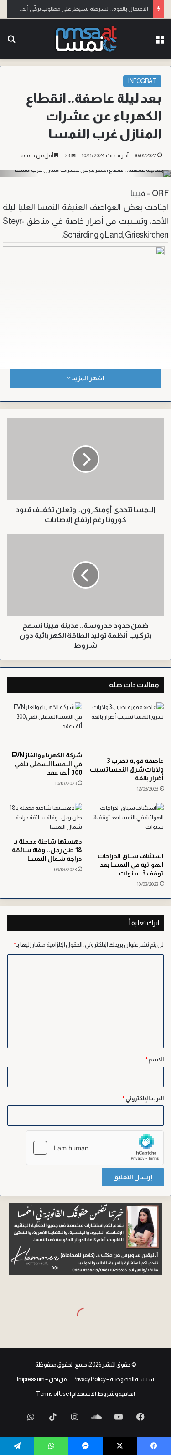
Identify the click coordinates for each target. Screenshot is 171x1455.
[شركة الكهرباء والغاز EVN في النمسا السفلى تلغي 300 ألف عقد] (44, 724)
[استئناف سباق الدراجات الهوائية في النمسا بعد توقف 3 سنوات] (126, 825)
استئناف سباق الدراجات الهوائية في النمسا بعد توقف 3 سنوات (131, 864)
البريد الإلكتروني (143, 1098)
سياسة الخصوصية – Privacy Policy (114, 1379)
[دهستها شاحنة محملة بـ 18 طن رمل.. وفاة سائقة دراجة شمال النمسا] (44, 818)
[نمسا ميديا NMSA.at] (85, 38)
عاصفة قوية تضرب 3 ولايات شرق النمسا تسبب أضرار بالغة (127, 769)
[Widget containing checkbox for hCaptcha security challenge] (95, 1147)
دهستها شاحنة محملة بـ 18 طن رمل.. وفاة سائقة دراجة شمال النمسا (47, 850)
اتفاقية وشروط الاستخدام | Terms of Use (85, 1393)
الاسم (154, 1059)
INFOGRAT (142, 81)
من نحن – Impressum (42, 1379)
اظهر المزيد (87, 378)
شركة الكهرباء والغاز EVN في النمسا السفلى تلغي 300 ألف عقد (47, 763)
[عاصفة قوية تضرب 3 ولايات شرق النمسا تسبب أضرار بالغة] (126, 727)
